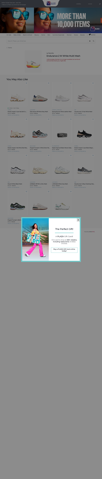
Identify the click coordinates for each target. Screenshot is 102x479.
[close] (78, 220)
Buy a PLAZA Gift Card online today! (64, 250)
